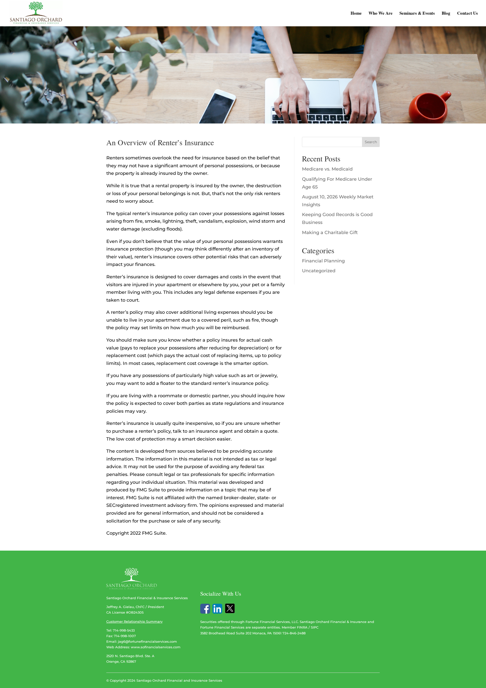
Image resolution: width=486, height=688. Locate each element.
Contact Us (467, 13)
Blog (446, 13)
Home (356, 13)
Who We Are (381, 13)
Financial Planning (323, 261)
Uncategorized (318, 271)
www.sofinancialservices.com (155, 647)
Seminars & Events (417, 13)
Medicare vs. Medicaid (327, 169)
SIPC (314, 627)
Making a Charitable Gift (330, 232)
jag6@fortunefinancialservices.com (147, 641)
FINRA (302, 627)
